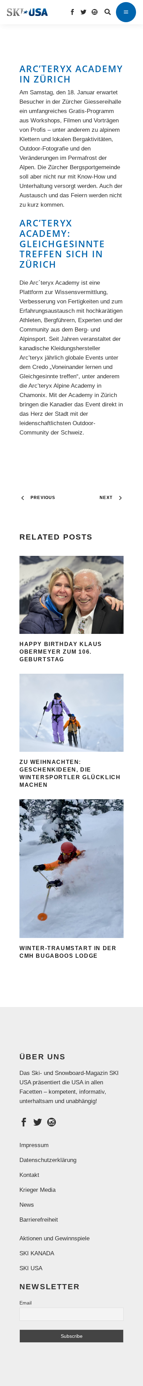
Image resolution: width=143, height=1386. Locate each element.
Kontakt (29, 1175)
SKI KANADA (36, 1253)
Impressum (34, 1145)
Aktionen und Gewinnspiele (54, 1238)
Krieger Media (37, 1190)
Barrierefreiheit (38, 1219)
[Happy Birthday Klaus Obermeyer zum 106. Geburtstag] (71, 595)
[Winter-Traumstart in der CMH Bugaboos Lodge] (71, 868)
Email (25, 1303)
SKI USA (30, 1268)
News (26, 1205)
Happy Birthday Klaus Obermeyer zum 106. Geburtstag (60, 651)
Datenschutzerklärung (47, 1160)
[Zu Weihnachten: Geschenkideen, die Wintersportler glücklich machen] (71, 713)
